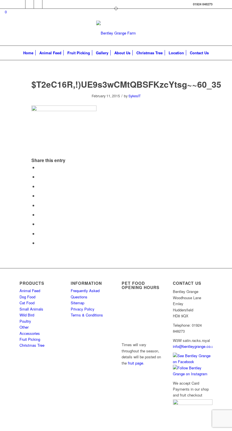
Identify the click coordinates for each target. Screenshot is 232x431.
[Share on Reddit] (39, 233)
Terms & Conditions (87, 315)
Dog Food (27, 296)
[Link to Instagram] (38, 4)
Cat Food (27, 302)
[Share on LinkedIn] (39, 205)
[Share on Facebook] (39, 167)
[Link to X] (46, 4)
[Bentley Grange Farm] (116, 33)
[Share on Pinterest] (39, 196)
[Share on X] (39, 177)
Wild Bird (27, 315)
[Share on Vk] (39, 224)
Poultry (25, 321)
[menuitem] (28, 53)
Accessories (30, 333)
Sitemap (77, 302)
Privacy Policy (82, 309)
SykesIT (134, 95)
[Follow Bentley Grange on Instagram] (192, 373)
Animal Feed (30, 290)
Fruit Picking (30, 339)
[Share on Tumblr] (39, 214)
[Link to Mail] (21, 4)
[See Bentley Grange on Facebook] (192, 361)
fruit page (135, 363)
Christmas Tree (32, 345)
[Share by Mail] (39, 243)
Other (24, 327)
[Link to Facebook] (29, 4)
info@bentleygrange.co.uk (194, 346)
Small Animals (31, 309)
